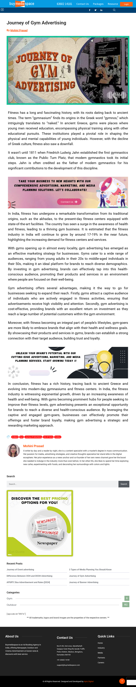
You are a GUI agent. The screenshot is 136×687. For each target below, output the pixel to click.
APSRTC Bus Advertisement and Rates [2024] (28, 582)
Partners (101, 658)
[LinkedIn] (102, 10)
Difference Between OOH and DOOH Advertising (29, 576)
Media (100, 653)
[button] (2, 10)
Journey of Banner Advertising (83, 582)
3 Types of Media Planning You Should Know (90, 569)
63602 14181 (64, 4)
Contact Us (82, 3)
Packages (98, 3)
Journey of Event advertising (20, 569)
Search (124, 484)
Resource (113, 3)
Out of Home (48, 437)
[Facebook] (91, 10)
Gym (21, 437)
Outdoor (58, 437)
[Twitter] (97, 10)
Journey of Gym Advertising (82, 576)
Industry (101, 648)
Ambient (15, 437)
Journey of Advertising (33, 437)
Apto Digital (89, 681)
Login (126, 4)
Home (100, 643)
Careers (101, 663)
